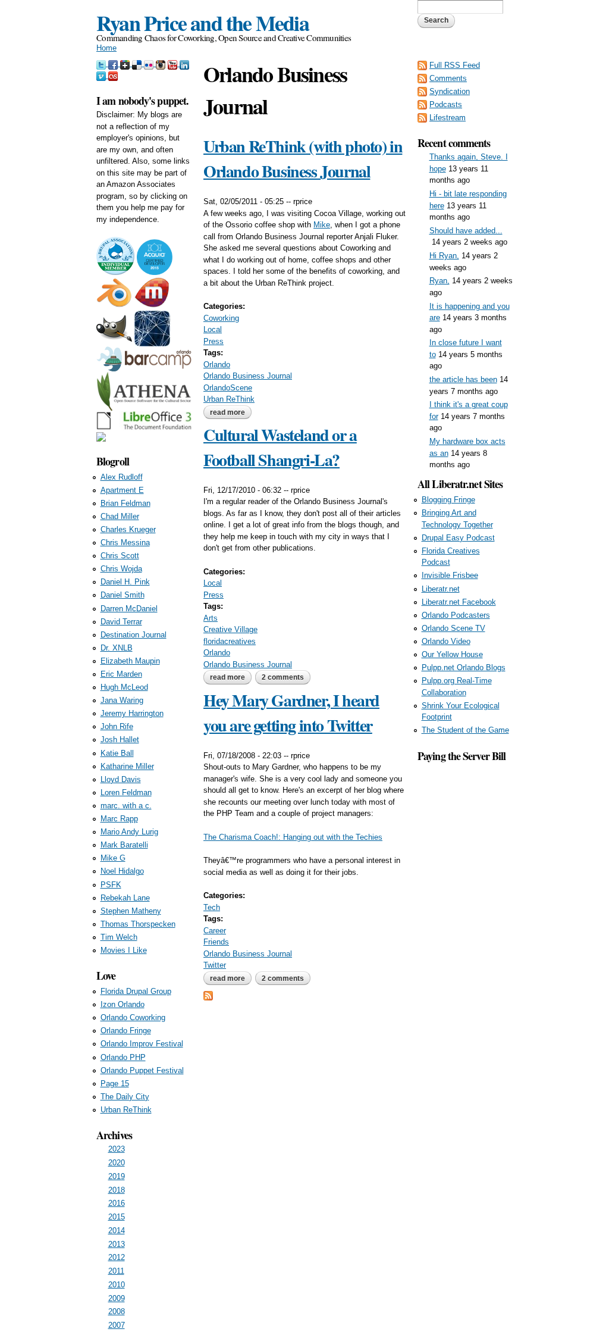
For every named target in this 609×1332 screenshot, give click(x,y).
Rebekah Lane (125, 897)
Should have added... (466, 230)
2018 (116, 1190)
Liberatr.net (441, 588)
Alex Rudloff (122, 477)
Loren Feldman (126, 792)
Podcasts (445, 104)
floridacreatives (229, 641)
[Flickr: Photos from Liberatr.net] (150, 63)
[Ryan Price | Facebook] (114, 63)
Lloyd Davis (121, 779)
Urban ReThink (229, 399)
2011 (116, 1271)
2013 (116, 1244)
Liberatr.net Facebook (459, 602)
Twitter (214, 965)
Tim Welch (119, 937)
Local (212, 329)
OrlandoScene (227, 387)
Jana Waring (122, 700)
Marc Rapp (119, 818)
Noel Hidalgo (122, 871)
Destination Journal (134, 634)
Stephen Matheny (131, 910)
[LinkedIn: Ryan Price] (184, 63)
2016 (116, 1203)
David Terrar (121, 621)
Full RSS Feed (454, 65)
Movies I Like (124, 950)
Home (106, 47)
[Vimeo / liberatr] (102, 75)
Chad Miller (120, 516)
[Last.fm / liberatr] (113, 75)
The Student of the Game (465, 730)
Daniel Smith (123, 594)
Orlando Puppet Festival (142, 1070)
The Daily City (125, 1096)
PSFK (111, 884)
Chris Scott (120, 555)
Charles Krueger (128, 529)
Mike (321, 224)
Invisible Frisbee (450, 575)
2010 (116, 1284)
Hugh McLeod (124, 687)
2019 (116, 1176)
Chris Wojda (121, 568)
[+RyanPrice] (126, 63)
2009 (116, 1298)
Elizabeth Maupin (130, 660)
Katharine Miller (127, 766)
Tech (211, 907)
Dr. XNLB (117, 647)
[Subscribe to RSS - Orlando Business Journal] (208, 994)
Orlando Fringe (126, 1030)
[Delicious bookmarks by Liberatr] (138, 63)
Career (214, 930)
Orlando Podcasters (456, 615)
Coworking (221, 318)
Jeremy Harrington (132, 713)
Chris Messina (125, 542)
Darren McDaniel (129, 608)
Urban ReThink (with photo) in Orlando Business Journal (302, 158)
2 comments (283, 677)
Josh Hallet (120, 739)
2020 (116, 1162)
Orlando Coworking (133, 1017)
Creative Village (230, 629)
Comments (448, 78)
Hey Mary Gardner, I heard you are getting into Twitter (291, 712)
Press (213, 341)
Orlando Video (446, 641)
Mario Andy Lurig (129, 831)
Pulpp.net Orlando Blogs (464, 667)
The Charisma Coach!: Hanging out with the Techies (292, 837)
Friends (216, 941)
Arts (210, 618)
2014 (116, 1230)
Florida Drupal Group (136, 991)
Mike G (113, 857)
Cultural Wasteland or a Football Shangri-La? (280, 447)
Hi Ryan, (444, 255)
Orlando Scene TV (453, 628)
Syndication (449, 91)
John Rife (117, 726)
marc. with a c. (126, 805)
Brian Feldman (125, 503)
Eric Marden (121, 674)
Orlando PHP (123, 1057)
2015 (116, 1216)
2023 (116, 1149)
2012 (116, 1257)
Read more (231, 413)
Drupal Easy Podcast (458, 537)
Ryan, (439, 280)
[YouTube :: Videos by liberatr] (174, 63)
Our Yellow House (452, 654)
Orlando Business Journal (247, 375)
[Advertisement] (465, 942)
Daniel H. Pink (125, 581)
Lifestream (447, 117)
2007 (116, 1325)
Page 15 (115, 1083)
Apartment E (122, 490)
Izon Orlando (123, 1004)
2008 (116, 1311)
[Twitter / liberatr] (102, 63)
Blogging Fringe (448, 499)
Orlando (216, 364)
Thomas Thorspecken (138, 924)
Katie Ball (117, 753)
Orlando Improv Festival (142, 1043)
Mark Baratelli (124, 844)
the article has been (463, 379)
